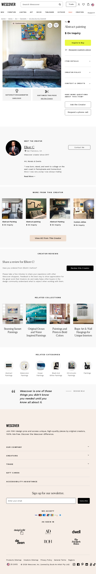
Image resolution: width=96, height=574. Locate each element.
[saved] (83, 5)
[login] (78, 4)
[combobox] (42, 4)
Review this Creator (80, 268)
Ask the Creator (78, 104)
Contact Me (79, 147)
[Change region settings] (92, 4)
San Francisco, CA (34, 151)
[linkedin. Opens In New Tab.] (87, 564)
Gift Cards (13, 473)
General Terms (60, 560)
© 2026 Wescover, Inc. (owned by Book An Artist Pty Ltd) (45, 564)
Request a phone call (78, 112)
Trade (71, 4)
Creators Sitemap (31, 560)
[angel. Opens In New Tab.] (91, 564)
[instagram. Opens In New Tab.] (74, 564)
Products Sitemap (14, 560)
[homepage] (9, 4)
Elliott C (29, 147)
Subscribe (84, 501)
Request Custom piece (80, 50)
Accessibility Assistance (22, 482)
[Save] (56, 25)
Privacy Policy (46, 560)
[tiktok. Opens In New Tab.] (94, 564)
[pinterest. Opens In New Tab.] (82, 564)
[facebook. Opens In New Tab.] (78, 564)
